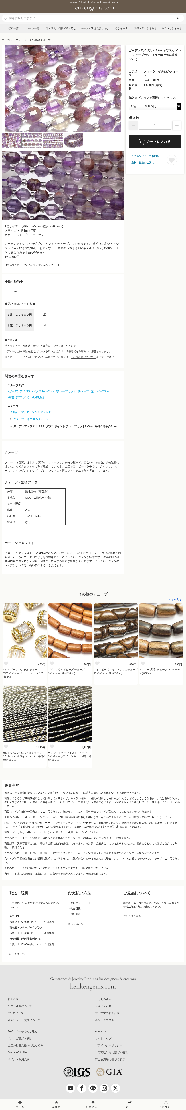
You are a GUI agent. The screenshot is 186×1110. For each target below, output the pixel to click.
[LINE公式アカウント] (93, 1088)
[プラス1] (177, 125)
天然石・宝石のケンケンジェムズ (30, 412)
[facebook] (81, 1088)
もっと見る (175, 599)
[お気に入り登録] (172, 160)
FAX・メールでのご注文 (22, 1031)
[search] (179, 18)
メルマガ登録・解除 (20, 1038)
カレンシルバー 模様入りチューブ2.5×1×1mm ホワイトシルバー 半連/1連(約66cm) (24, 756)
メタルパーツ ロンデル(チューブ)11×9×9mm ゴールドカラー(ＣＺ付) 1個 (23, 673)
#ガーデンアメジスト (20, 391)
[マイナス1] (133, 125)
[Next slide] (118, 94)
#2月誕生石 (38, 397)
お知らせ (13, 999)
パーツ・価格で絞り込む (95, 28)
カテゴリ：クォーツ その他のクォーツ (26, 39)
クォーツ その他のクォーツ (31, 419)
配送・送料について (20, 1006)
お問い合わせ (103, 1006)
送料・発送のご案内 (142, 162)
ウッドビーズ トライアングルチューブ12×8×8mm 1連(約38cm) (116, 671)
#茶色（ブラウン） (19, 397)
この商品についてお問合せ (146, 156)
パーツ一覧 (33, 28)
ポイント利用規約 (18, 1059)
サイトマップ (103, 1038)
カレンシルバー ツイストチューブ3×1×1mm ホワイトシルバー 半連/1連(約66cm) (69, 756)
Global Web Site (17, 1052)
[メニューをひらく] (180, 6)
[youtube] (70, 1088)
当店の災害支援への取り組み (25, 1045)
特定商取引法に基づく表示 (111, 1052)
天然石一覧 (12, 28)
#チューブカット (65, 391)
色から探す (121, 28)
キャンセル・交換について (24, 1020)
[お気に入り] (6, 663)
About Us (100, 1031)
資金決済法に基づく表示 (110, 1059)
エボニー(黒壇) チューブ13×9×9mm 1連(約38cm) (161, 671)
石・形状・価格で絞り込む (61, 28)
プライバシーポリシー (108, 1045)
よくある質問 (103, 999)
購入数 (134, 117)
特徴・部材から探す (145, 28)
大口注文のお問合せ (107, 1013)
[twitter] (115, 1088)
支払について (16, 1013)
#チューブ (83, 391)
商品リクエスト (104, 1020)
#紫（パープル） (100, 391)
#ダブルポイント (44, 391)
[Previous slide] (8, 94)
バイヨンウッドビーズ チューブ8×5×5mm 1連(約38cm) (66, 671)
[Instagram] (104, 1088)
